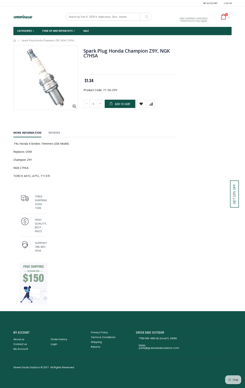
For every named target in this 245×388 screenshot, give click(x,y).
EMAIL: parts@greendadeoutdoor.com (159, 347)
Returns (95, 347)
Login (54, 344)
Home (14, 40)
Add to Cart (123, 104)
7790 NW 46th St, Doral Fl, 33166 (158, 338)
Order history (59, 339)
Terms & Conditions (103, 337)
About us (18, 339)
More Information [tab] (27, 132)
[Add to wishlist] (141, 104)
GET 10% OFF (234, 194)
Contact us (20, 344)
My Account (210, 3)
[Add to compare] (151, 104)
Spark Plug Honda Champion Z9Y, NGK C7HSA (126, 53)
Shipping (96, 342)
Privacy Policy (99, 332)
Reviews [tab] (54, 132)
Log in (228, 3)
